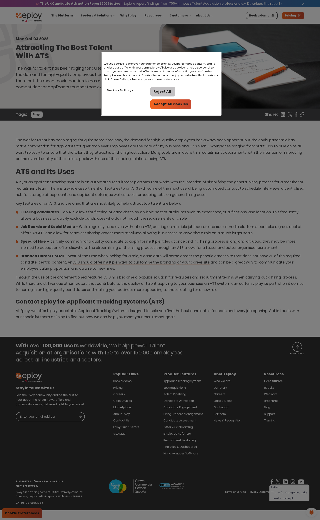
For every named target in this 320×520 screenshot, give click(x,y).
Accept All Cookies (171, 104)
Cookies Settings (120, 90)
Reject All (162, 91)
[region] (161, 84)
